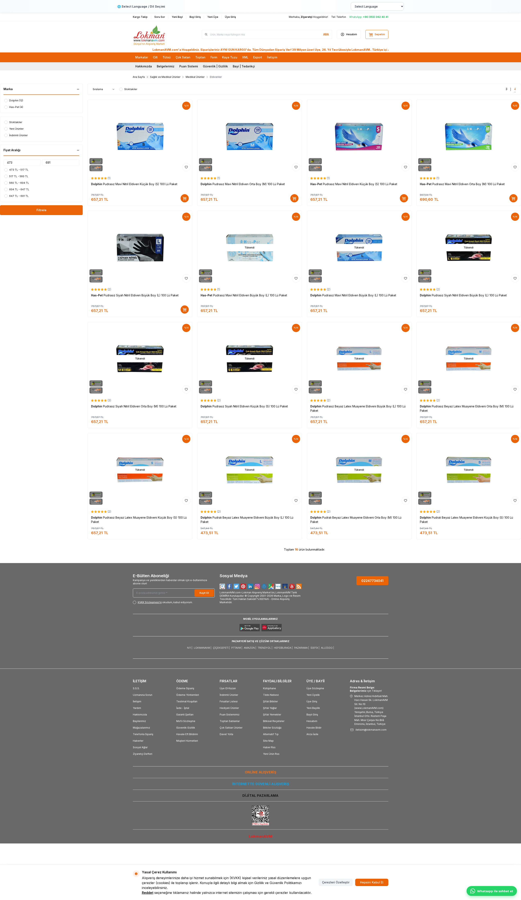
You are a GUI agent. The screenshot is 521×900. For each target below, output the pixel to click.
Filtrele (41, 210)
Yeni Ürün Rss (271, 753)
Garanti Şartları (184, 714)
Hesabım (311, 721)
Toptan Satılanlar (230, 721)
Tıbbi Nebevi (271, 694)
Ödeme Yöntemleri (187, 694)
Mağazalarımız (141, 727)
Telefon (341, 16)
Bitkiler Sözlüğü (272, 727)
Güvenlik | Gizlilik (215, 66)
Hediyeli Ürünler (229, 708)
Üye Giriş (311, 701)
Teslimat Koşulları (186, 701)
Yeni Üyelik (313, 694)
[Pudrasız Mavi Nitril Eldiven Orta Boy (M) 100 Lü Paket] (249, 136)
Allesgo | (327, 647)
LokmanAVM (260, 836)
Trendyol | (265, 647)
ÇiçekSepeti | (221, 647)
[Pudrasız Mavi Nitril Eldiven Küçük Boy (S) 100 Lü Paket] (140, 136)
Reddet (147, 893)
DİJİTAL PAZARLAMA (260, 795)
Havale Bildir (313, 727)
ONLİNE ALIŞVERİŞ (260, 772)
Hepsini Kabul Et (371, 882)
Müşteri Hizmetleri (187, 740)
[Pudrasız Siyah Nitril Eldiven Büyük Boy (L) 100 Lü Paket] (140, 247)
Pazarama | (301, 647)
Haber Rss (269, 747)
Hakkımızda (143, 66)
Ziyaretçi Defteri (142, 753)
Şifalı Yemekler (272, 714)
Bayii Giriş (312, 714)
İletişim (137, 701)
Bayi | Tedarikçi (244, 66)
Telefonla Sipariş (143, 734)
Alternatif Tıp (271, 734)
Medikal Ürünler (195, 76)
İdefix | (315, 647)
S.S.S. (136, 688)
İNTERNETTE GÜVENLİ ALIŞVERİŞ (260, 784)
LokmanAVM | (202, 647)
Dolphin (97, 184)
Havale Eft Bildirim (187, 734)
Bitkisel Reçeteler (273, 721)
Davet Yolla (226, 734)
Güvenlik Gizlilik (185, 727)
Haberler (138, 740)
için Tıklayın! (366, 689)
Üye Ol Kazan (228, 688)
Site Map (268, 740)
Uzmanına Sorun (142, 694)
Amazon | (250, 647)
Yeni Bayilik (313, 708)
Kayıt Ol (204, 592)
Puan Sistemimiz (230, 714)
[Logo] (157, 34)
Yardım (137, 708)
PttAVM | (236, 647)
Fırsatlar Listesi (229, 701)
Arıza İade (312, 734)
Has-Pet (316, 184)
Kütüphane (269, 688)
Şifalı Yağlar (270, 708)
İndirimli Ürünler (229, 694)
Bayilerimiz (139, 721)
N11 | (189, 647)
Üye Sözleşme (315, 688)
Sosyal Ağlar (140, 747)
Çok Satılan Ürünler (231, 727)
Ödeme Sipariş (185, 688)
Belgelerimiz (165, 66)
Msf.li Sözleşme (185, 721)
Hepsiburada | (283, 647)
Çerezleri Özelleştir (335, 882)
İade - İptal (182, 708)
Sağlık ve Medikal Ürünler (165, 76)
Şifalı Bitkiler (270, 701)
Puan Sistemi (188, 66)
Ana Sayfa (139, 76)
